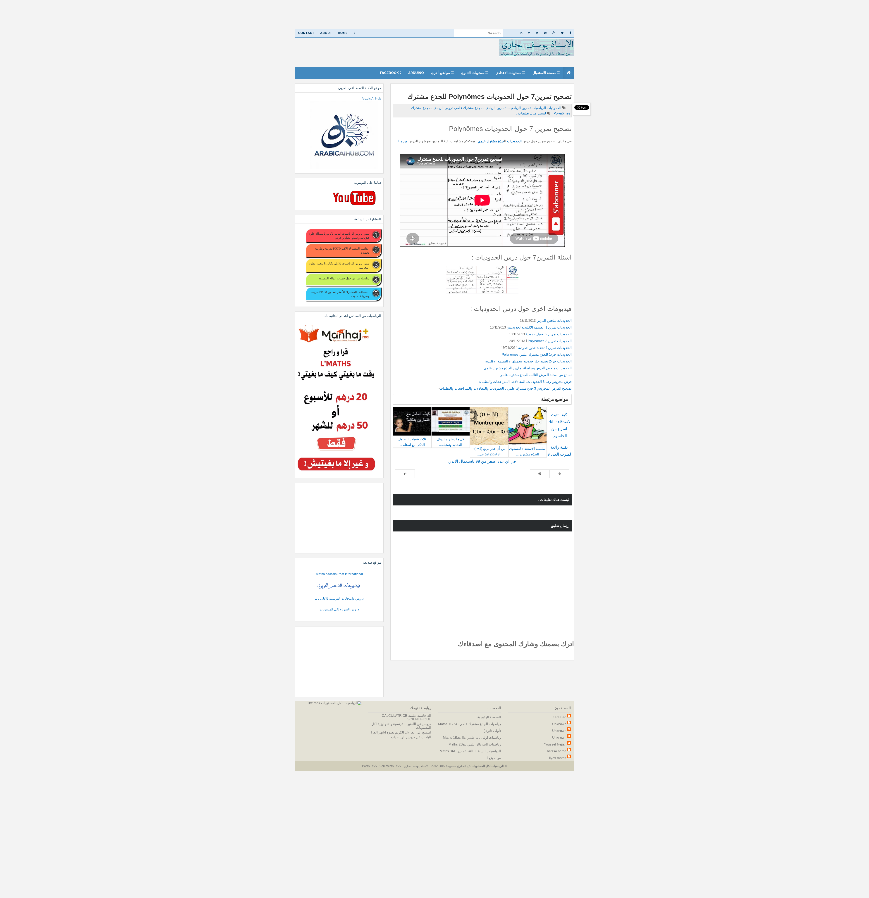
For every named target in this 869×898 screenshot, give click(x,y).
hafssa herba (556, 751)
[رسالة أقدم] (405, 473)
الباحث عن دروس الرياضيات (411, 737)
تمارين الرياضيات (518, 108)
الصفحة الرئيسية (489, 717)
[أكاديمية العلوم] (339, 586)
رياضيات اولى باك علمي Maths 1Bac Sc (472, 737)
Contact (306, 33)
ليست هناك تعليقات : (531, 113)
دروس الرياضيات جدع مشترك (432, 108)
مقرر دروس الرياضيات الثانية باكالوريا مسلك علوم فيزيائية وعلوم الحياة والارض (339, 235)
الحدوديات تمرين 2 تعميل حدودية (548, 334)
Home (343, 33)
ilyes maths (557, 758)
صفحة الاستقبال (544, 73)
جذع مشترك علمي (490, 141)
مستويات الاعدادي (509, 73)
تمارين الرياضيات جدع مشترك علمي (479, 108)
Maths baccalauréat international (339, 574)
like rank (314, 703)
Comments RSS (390, 766)
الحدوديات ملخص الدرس (554, 320)
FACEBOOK (390, 73)
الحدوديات (553, 108)
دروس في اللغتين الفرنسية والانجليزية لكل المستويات (401, 725)
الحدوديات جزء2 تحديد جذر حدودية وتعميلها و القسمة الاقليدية (528, 361)
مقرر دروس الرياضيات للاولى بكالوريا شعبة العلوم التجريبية (339, 265)
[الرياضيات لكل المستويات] (341, 703)
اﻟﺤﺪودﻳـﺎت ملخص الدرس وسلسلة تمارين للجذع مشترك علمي (528, 368)
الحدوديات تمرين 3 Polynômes (550, 341)
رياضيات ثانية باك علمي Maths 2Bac (475, 744)
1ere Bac (559, 717)
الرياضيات (538, 108)
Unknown (559, 724)
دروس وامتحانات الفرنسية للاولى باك (339, 598)
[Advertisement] (733, 14)
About (326, 33)
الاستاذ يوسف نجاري (416, 766)
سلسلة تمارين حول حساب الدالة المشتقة (343, 278)
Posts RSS (370, 766)
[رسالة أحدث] (559, 473)
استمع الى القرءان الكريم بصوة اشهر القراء (400, 732)
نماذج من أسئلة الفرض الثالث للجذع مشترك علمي (536, 375)
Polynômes (561, 113)
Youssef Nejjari (555, 744)
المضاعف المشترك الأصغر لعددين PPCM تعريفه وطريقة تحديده (340, 294)
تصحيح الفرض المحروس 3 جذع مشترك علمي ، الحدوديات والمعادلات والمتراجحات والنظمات (506, 388)
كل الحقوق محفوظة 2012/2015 (450, 766)
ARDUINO (416, 73)
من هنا (403, 141)
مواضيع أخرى (441, 73)
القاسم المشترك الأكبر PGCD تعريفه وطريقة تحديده (342, 250)
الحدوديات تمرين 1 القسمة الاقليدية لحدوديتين (539, 327)
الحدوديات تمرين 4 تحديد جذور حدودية (545, 348)
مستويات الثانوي (473, 73)
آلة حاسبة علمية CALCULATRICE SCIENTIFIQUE (406, 717)
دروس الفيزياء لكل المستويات (339, 609)
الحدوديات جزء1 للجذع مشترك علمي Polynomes (537, 354)
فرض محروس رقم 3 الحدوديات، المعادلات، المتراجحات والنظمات (525, 381)
